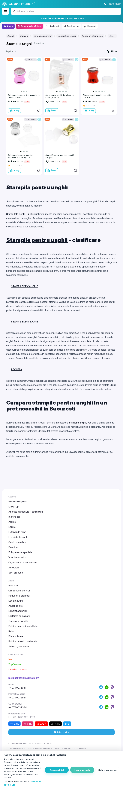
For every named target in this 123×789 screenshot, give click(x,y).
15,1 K (57, 724)
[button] (11, 51)
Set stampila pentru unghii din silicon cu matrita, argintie (21, 156)
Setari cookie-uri (107, 770)
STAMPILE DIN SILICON (24, 321)
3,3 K (16, 724)
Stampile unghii (77, 422)
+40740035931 (114, 4)
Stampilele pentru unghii (20, 213)
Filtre (114, 51)
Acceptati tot (57, 770)
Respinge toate (82, 770)
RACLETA (16, 369)
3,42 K (43, 724)
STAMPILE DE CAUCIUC (24, 286)
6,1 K (29, 724)
